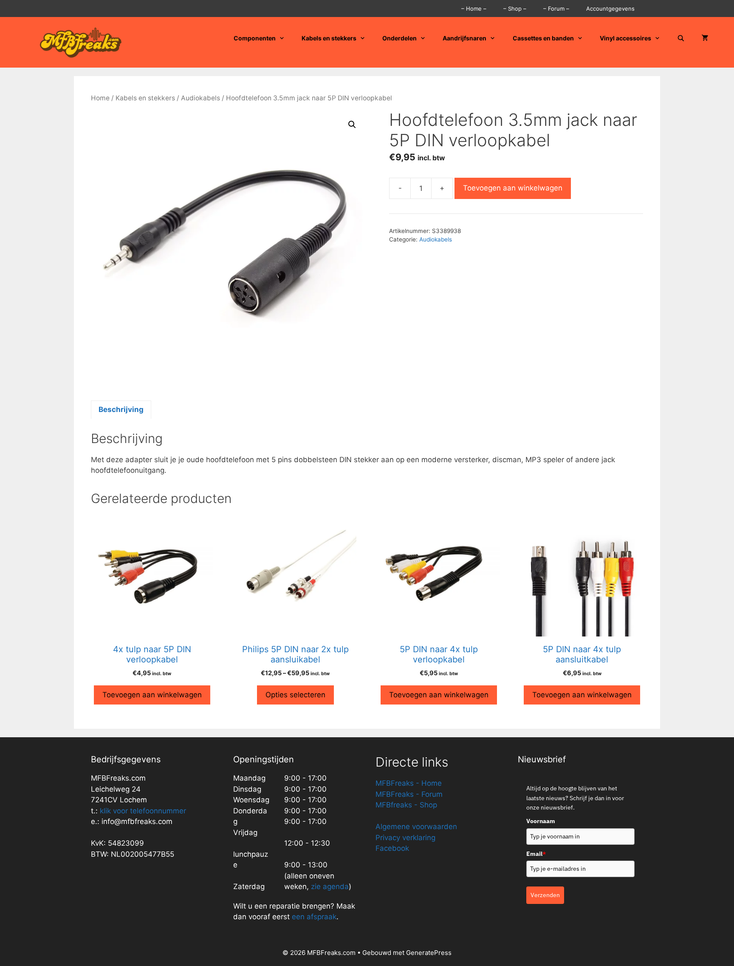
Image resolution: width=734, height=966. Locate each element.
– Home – (473, 8)
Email (536, 854)
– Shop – (514, 8)
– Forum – (556, 8)
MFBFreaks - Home (408, 783)
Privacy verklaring (405, 837)
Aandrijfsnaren (464, 38)
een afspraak (313, 916)
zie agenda (330, 886)
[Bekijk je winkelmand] (705, 38)
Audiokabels (200, 98)
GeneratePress (429, 953)
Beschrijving (121, 409)
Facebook (392, 848)
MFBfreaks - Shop (406, 805)
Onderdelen (399, 38)
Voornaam (540, 821)
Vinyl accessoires (625, 38)
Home (100, 98)
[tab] (121, 410)
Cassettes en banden (543, 38)
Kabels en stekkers (329, 38)
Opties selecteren (295, 694)
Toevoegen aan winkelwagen (512, 188)
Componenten (255, 38)
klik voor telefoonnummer (143, 811)
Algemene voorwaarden (416, 826)
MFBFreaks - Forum (409, 794)
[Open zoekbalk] (681, 38)
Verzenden (545, 895)
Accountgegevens (610, 8)
